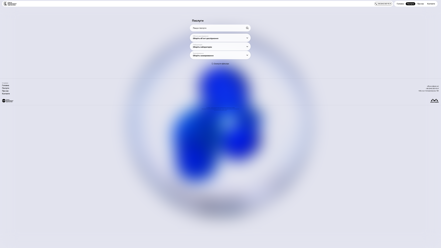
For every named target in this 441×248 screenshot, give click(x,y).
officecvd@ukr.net (433, 86)
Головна (400, 4)
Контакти (431, 4)
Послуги (410, 4)
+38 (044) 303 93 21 (432, 88)
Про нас (420, 4)
